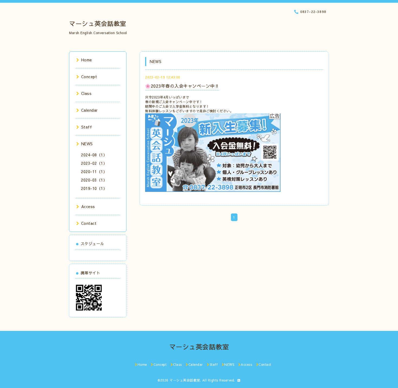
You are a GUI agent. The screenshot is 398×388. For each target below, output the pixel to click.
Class (86, 93)
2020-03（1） (94, 180)
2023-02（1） (94, 163)
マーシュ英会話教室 (97, 23)
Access (88, 206)
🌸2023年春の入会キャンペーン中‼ (182, 86)
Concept (89, 76)
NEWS (87, 143)
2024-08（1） (94, 154)
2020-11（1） (94, 171)
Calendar (89, 110)
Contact (88, 223)
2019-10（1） (94, 188)
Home (86, 60)
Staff (86, 127)
